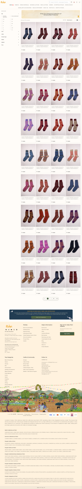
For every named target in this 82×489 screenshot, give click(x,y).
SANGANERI (29, 443)
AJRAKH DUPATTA (61, 472)
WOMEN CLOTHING (34, 4)
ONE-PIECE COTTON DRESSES (21, 483)
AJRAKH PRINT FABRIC (17, 449)
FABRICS (17, 4)
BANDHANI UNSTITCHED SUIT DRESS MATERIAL (57, 459)
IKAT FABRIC (17, 451)
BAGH (10, 445)
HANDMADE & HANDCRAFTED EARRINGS (26, 481)
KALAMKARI (7, 443)
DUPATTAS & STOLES (59, 4)
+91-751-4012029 (45, 371)
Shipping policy (43, 414)
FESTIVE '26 (51, 7)
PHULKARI (45, 443)
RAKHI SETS (59, 432)
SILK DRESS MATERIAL (41, 459)
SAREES (51, 4)
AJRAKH (12, 443)
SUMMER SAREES (17, 438)
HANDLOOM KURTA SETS (28, 478)
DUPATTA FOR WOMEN (10, 472)
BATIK (63, 443)
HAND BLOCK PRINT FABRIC (68, 449)
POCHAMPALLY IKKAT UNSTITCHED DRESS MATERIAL (24, 459)
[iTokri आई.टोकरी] (3, 2)
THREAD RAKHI (53, 432)
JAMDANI (35, 443)
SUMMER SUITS (36, 438)
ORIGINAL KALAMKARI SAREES (57, 465)
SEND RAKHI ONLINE (18, 432)
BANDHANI (17, 443)
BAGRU (7, 445)
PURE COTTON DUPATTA (40, 472)
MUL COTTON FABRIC (48, 449)
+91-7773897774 (45, 368)
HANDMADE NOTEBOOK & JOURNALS (60, 481)
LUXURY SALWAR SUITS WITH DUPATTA (13, 478)
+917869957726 (51, 362)
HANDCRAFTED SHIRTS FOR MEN (45, 480)
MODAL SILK (59, 443)
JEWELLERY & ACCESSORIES (25, 7)
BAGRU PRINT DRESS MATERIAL (58, 456)
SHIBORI (68, 443)
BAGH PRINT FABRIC (27, 449)
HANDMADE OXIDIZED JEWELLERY (44, 481)
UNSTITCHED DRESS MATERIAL (11, 456)
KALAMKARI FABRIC (25, 451)
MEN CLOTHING (44, 4)
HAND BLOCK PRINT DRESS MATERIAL (53, 457)
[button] (79, 2)
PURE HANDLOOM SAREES (10, 465)
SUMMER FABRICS (9, 438)
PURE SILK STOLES (13, 473)
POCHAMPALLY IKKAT (20, 445)
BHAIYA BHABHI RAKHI (13, 433)
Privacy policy (27, 414)
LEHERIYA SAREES (13, 467)
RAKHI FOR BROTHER (32, 433)
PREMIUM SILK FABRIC (47, 451)
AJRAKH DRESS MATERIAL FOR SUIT (26, 456)
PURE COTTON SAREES (45, 465)
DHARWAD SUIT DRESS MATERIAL (22, 457)
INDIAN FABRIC (8, 449)
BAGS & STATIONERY (37, 7)
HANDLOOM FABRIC (9, 451)
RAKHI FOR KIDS (67, 432)
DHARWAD (40, 443)
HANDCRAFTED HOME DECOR (66, 478)
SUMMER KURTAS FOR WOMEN (47, 438)
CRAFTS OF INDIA (60, 7)
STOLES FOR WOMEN (20, 472)
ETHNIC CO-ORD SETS (54, 478)
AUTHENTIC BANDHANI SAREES (32, 465)
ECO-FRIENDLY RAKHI (44, 432)
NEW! (11, 4)
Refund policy (20, 414)
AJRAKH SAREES (20, 465)
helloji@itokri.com (45, 374)
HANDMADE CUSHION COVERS (30, 480)
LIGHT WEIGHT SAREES (27, 438)
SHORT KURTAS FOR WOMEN (61, 438)
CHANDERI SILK (52, 443)
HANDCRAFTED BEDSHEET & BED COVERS (14, 480)
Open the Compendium (41, 317)
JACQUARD (23, 443)
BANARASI (28, 445)
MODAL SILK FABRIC (57, 451)
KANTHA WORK (73, 443)
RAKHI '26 (45, 7)
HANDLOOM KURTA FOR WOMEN (41, 478)
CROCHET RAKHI (27, 432)
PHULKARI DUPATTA (30, 472)
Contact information (27, 415)
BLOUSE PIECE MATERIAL (33, 483)
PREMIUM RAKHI (35, 432)
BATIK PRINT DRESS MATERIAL (37, 457)
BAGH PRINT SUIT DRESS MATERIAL (43, 456)
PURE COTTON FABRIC (37, 449)
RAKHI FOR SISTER (23, 433)
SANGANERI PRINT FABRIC (36, 451)
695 (53, 298)
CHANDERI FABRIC (57, 449)
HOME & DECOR (69, 4)
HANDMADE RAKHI (9, 432)
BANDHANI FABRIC (67, 451)
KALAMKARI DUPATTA (51, 472)
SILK (14, 445)
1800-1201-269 (44, 366)
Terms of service (35, 414)
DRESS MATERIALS (24, 4)
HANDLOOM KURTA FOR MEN (60, 480)
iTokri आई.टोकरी (13, 414)
